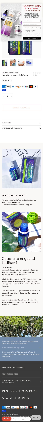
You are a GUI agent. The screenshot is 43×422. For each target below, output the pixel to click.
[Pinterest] (15, 398)
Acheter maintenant (21, 115)
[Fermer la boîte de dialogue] (41, 5)
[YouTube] (28, 398)
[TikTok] (11, 398)
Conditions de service (23, 354)
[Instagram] (19, 398)
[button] (21, 367)
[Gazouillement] (7, 398)
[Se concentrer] (6, 54)
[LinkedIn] (23, 398)
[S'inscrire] (39, 347)
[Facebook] (3, 398)
